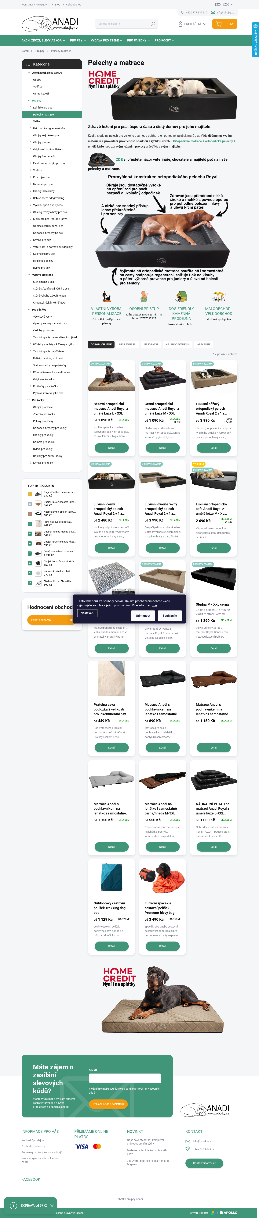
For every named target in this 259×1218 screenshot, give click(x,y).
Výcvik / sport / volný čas (48, 205)
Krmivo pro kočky (43, 462)
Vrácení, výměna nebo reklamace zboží (41, 1160)
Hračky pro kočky (43, 434)
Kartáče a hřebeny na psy (48, 232)
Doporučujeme (101, 344)
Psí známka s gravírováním (49, 128)
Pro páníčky (39, 309)
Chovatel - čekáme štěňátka (49, 302)
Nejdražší (151, 344)
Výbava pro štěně (42, 274)
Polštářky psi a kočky (45, 386)
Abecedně (203, 344)
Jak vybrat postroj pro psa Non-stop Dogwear (148, 1162)
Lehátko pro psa (42, 107)
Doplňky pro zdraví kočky (47, 456)
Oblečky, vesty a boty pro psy (50, 212)
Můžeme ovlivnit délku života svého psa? (147, 1152)
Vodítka (37, 86)
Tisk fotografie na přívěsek (48, 351)
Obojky (37, 79)
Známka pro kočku (44, 414)
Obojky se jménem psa (46, 135)
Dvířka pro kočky (43, 449)
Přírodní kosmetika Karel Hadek (51, 372)
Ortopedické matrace (187, 141)
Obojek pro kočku (43, 407)
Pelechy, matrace (43, 114)
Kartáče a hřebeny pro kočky (50, 427)
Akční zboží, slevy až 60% (47, 72)
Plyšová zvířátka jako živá (48, 393)
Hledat (153, 23)
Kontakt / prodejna (33, 1140)
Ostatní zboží (41, 93)
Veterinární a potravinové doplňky (53, 246)
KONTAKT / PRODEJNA (35, 4)
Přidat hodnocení (41, 619)
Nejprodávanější (178, 344)
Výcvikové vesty (42, 316)
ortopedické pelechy (219, 141)
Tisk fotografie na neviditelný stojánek (55, 337)
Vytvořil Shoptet (198, 1212)
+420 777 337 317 (203, 1148)
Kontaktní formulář (204, 1163)
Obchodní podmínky (33, 1146)
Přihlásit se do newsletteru (108, 1104)
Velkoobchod (73, 4)
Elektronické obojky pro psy (49, 163)
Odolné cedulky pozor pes (48, 225)
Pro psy (36, 100)
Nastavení (87, 613)
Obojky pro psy (42, 142)
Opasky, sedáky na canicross (50, 323)
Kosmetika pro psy (44, 253)
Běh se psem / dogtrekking (48, 198)
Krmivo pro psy (42, 239)
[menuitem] (44, 40)
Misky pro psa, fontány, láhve (50, 218)
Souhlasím (170, 616)
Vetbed (37, 121)
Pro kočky (38, 400)
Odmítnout (143, 616)
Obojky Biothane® (44, 156)
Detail (111, 447)
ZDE (119, 159)
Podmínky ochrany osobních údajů (42, 1152)
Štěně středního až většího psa (51, 288)
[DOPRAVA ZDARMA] (112, 380)
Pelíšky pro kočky (43, 421)
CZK (226, 4)
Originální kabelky (43, 379)
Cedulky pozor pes (44, 330)
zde (154, 605)
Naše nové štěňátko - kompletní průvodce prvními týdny (145, 1141)
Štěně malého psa (43, 281)
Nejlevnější (127, 344)
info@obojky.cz (202, 1141)
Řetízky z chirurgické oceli (48, 358)
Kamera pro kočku (44, 441)
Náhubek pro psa (43, 184)
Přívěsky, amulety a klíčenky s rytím (53, 344)
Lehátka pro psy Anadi (129, 1199)
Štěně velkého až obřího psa (49, 295)
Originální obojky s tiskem (48, 149)
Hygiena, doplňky (43, 260)
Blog (57, 4)
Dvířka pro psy (41, 267)
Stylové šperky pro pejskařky (49, 365)
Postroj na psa (41, 177)
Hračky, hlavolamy (44, 191)
